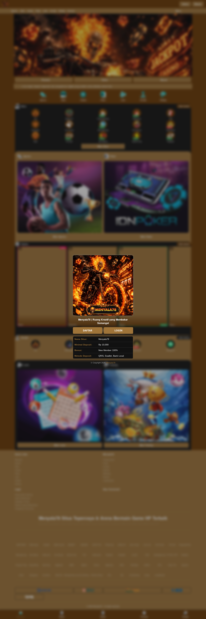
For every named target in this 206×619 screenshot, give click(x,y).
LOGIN (118, 330)
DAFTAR (87, 330)
